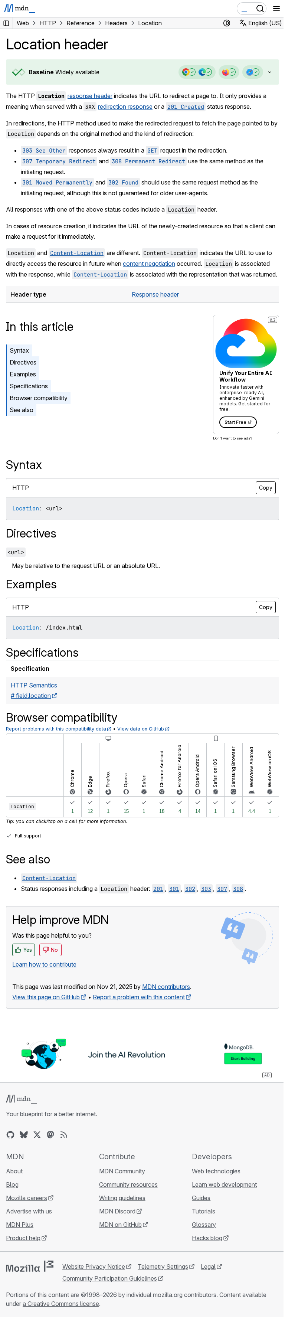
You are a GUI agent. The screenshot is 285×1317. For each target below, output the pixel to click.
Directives (23, 372)
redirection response (125, 106)
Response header (153, 304)
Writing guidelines (120, 1207)
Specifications (29, 396)
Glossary (200, 1234)
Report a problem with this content (139, 1007)
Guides (197, 1207)
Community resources (126, 1194)
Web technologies (212, 1180)
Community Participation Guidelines (109, 1288)
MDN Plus (19, 1234)
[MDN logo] (21, 1108)
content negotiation (149, 263)
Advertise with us (29, 1221)
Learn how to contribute (44, 974)
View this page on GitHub (46, 1007)
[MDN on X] (37, 1144)
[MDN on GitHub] (10, 1144)
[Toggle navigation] (276, 8)
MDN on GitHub (118, 1234)
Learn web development (220, 1194)
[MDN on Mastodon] (50, 1144)
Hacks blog (203, 1247)
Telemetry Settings (163, 1276)
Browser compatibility (39, 408)
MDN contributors (166, 997)
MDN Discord (115, 1221)
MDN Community (120, 1180)
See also (21, 420)
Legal (208, 1276)
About (14, 1180)
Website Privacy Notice (93, 1276)
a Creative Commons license (61, 1313)
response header (90, 95)
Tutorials (200, 1221)
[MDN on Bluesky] (23, 1144)
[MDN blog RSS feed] (63, 1144)
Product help (23, 1247)
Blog (12, 1194)
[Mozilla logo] (29, 1275)
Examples (23, 384)
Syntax (19, 361)
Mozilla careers (26, 1207)
